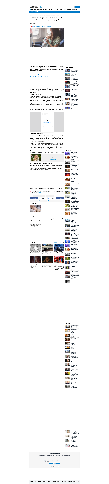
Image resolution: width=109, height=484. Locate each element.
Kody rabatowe (52, 472)
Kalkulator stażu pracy (75, 473)
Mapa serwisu (64, 481)
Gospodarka (42, 473)
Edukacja (51, 473)
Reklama (39, 481)
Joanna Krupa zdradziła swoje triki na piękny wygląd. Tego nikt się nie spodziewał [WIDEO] (52, 157)
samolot (35, 195)
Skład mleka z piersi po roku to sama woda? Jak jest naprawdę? (35, 214)
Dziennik (31, 15)
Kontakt (31, 481)
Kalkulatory (74, 470)
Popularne (55, 242)
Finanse (61, 472)
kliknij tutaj (59, 466)
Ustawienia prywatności (72, 481)
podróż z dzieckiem (41, 195)
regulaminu (55, 460)
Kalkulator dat (74, 471)
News (40, 15)
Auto (41, 471)
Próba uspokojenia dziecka (36, 74)
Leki (60, 473)
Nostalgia (36, 13)
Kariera (44, 481)
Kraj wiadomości (61, 242)
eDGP (31, 473)
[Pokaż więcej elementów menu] (79, 9)
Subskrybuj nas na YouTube (36, 26)
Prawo (61, 471)
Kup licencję (39, 192)
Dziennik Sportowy (53, 13)
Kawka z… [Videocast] (46, 13)
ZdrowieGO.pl (62, 470)
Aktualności (36, 11)
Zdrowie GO (40, 13)
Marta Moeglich (34, 216)
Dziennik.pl (42, 470)
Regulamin (49, 481)
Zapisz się (54, 463)
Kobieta (51, 471)
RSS (78, 481)
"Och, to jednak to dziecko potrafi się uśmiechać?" (40, 76)
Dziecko (31, 11)
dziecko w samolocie (50, 195)
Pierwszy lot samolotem (35, 73)
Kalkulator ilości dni (74, 472)
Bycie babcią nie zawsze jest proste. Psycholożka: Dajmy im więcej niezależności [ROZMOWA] (35, 225)
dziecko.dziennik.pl (35, 15)
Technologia (42, 472)
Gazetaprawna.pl (32, 472)
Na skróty (31, 470)
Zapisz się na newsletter (47, 26)
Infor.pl (31, 471)
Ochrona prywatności (56, 481)
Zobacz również (52, 159)
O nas (35, 481)
